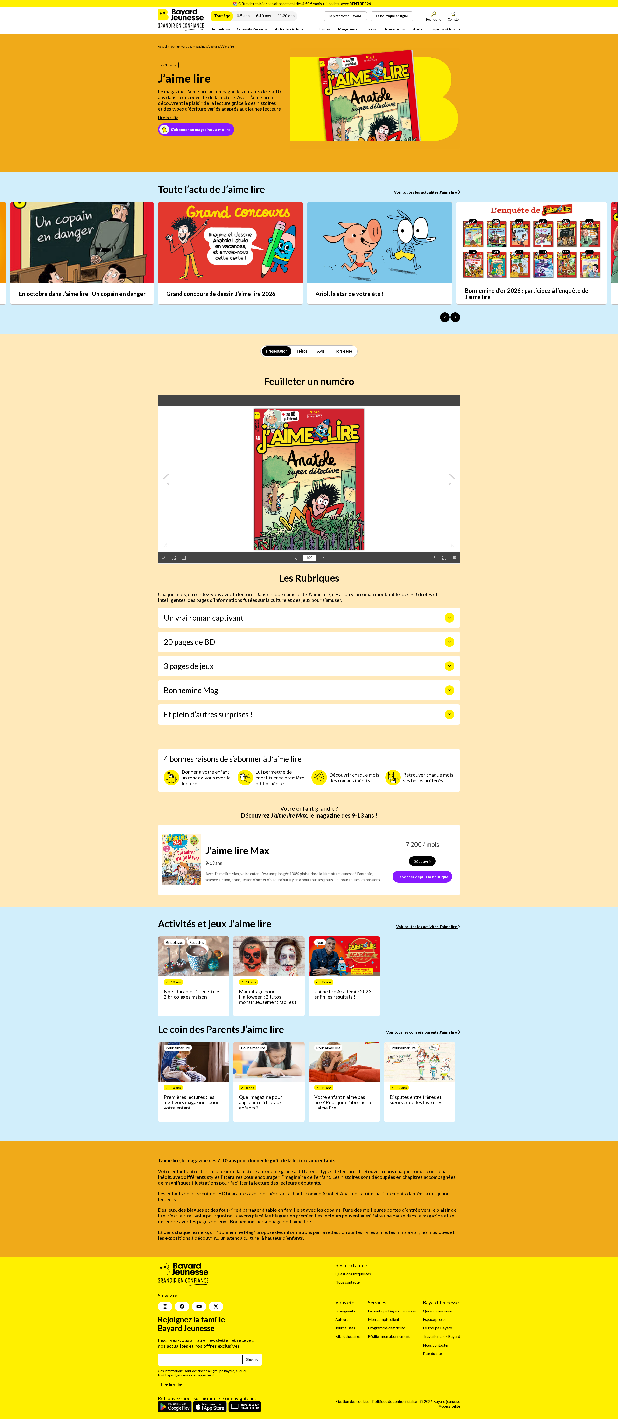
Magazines (347, 29)
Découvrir (422, 861)
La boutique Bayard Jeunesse (392, 1311)
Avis (321, 351)
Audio (418, 29)
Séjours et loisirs (445, 29)
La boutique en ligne (392, 16)
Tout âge (222, 16)
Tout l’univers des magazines (188, 46)
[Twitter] (216, 1306)
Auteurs (341, 1319)
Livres (371, 29)
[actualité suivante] (455, 317)
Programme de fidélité (386, 1327)
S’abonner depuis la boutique (422, 876)
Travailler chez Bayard (441, 1336)
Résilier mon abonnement (389, 1336)
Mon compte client (383, 1319)
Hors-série (343, 351)
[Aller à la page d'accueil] (181, 29)
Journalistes (345, 1327)
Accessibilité (449, 1406)
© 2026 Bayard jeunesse (440, 1401)
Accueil (163, 46)
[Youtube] (199, 1306)
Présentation (277, 351)
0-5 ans (243, 16)
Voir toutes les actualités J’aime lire (426, 192)
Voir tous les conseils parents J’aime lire (422, 1032)
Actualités (220, 29)
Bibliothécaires (348, 1336)
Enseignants (345, 1311)
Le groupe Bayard (437, 1327)
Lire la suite (168, 117)
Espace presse (434, 1319)
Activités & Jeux (289, 29)
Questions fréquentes (353, 1273)
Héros (324, 29)
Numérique (395, 29)
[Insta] (165, 1306)
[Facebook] (182, 1306)
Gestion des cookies (352, 1401)
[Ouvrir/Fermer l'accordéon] (449, 618)
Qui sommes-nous (438, 1311)
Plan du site (432, 1353)
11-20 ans (286, 16)
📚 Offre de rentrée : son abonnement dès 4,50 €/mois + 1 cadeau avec (302, 3)
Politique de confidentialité (395, 1401)
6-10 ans (263, 16)
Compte (453, 19)
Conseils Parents (252, 29)
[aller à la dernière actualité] (445, 317)
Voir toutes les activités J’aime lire (427, 926)
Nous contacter (348, 1282)
